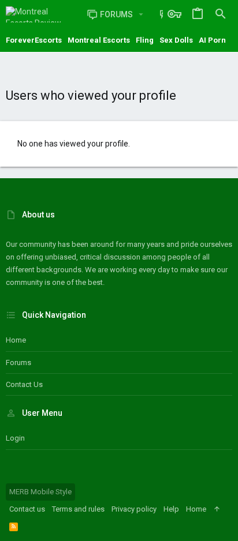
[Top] (217, 509)
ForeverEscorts (34, 40)
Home (16, 340)
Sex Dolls (176, 40)
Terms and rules (78, 509)
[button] (141, 14)
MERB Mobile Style (40, 491)
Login (15, 438)
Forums (18, 362)
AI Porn (212, 40)
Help (171, 509)
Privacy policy (134, 509)
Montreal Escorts (99, 40)
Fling (145, 40)
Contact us (24, 384)
